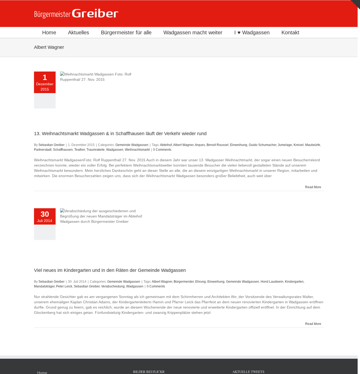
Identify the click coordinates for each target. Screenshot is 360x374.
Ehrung (200, 281)
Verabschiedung (113, 286)
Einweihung (238, 145)
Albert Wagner (183, 145)
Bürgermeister (184, 281)
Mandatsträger (44, 286)
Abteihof (166, 145)
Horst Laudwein (272, 281)
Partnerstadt (42, 150)
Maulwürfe (312, 145)
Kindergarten (294, 281)
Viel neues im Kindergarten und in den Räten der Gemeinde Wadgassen (110, 270)
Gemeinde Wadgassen (131, 145)
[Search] (313, 32)
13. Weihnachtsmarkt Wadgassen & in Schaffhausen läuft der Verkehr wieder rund (120, 133)
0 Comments (162, 150)
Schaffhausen (63, 150)
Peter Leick (64, 286)
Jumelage (285, 145)
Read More (313, 187)
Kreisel (299, 145)
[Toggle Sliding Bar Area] (355, 5)
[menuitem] (49, 32)
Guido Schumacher (262, 145)
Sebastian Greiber (51, 145)
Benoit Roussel (217, 145)
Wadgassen (114, 150)
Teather (79, 150)
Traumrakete (95, 150)
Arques (200, 145)
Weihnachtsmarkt (137, 150)
